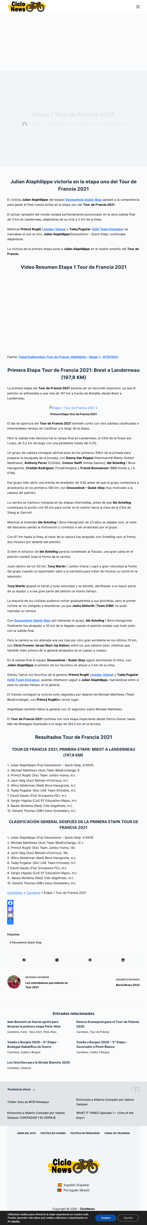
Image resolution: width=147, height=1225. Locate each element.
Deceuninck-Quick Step (26, 942)
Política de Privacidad (85, 1133)
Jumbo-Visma (54, 229)
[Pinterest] (90, 960)
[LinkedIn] (123, 960)
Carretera (82, 124)
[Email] (73, 915)
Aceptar (106, 1218)
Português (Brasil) (76, 1190)
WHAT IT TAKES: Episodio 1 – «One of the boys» (105, 1115)
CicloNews (15, 893)
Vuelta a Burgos (30, 1052)
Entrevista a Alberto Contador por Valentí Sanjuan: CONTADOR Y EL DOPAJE (36, 1115)
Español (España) (76, 1185)
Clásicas (26, 1067)
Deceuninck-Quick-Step (83, 200)
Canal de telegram (117, 1133)
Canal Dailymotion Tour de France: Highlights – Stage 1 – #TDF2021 (68, 357)
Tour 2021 (96, 124)
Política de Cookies (53, 1133)
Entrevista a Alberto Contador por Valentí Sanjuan (105, 1102)
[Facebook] (73, 903)
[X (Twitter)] (57, 960)
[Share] (73, 921)
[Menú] (138, 6)
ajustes (15, 1221)
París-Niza (49, 1031)
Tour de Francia (114, 124)
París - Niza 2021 (31, 1031)
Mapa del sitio (26, 1133)
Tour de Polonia (99, 1031)
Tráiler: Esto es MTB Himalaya (28, 1102)
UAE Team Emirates (107, 229)
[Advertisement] (73, 42)
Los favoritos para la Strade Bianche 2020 (38, 1062)
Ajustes (128, 1218)
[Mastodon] (73, 909)
